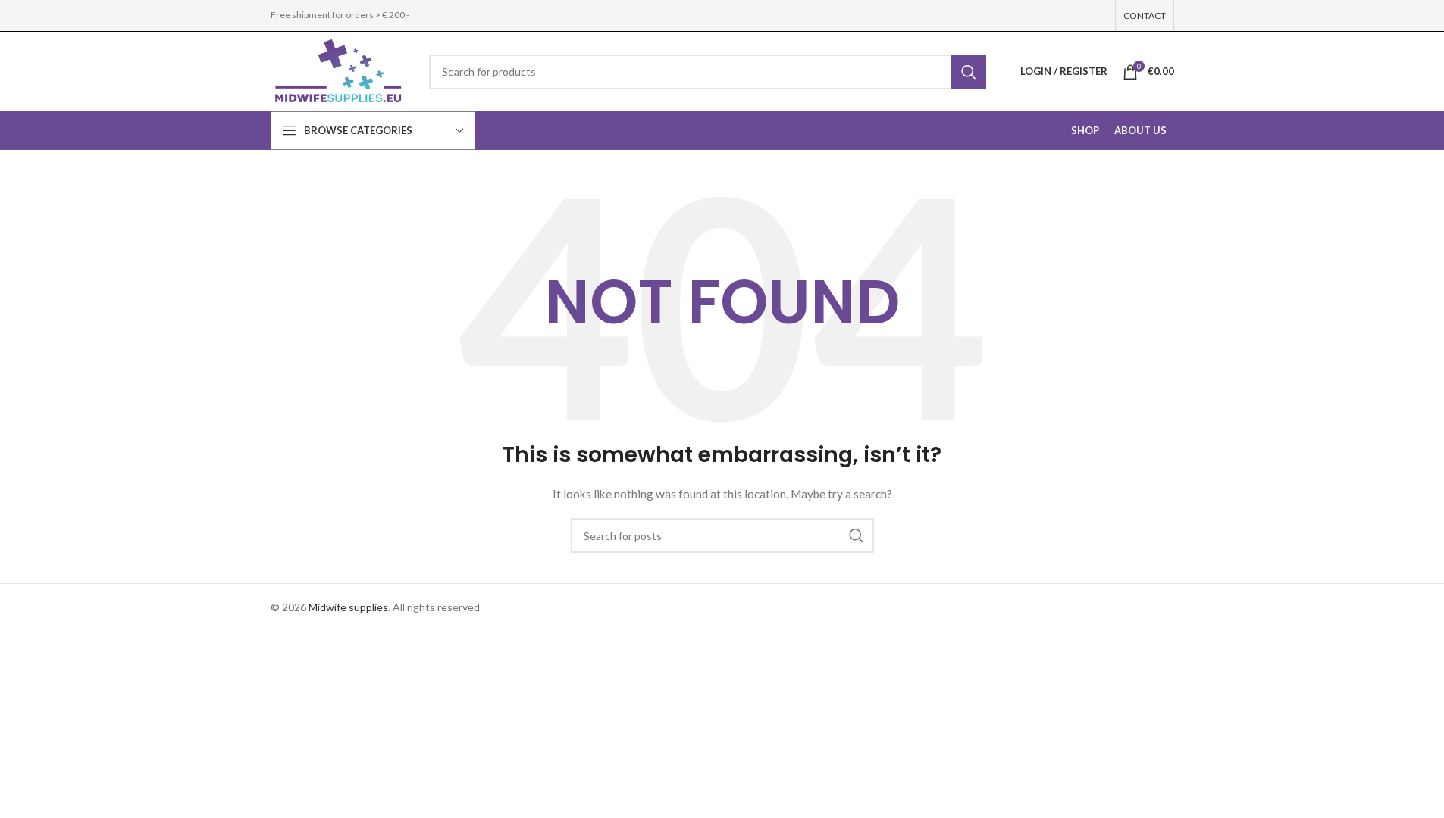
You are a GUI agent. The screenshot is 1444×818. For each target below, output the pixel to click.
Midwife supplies (348, 607)
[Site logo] (339, 70)
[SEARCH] (968, 72)
